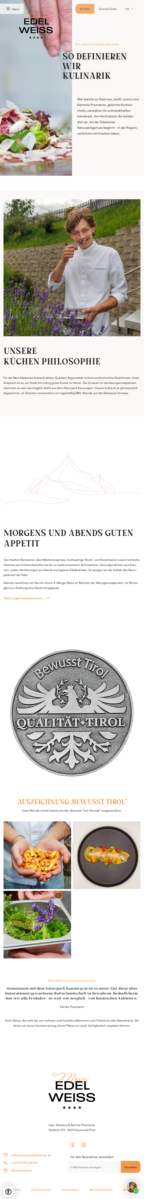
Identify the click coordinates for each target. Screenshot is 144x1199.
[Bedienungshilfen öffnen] (8, 1191)
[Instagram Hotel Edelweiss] (83, 1145)
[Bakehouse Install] (72, 1090)
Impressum (70, 1189)
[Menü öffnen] (9, 9)
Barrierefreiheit (101, 1189)
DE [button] (127, 9)
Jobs (17, 1189)
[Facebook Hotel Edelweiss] (72, 1145)
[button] (37, 855)
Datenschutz (41, 1189)
